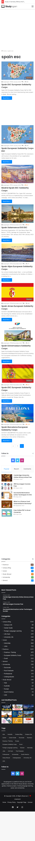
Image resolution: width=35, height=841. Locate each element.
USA (5, 695)
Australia (7, 686)
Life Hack (7, 634)
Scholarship (6, 577)
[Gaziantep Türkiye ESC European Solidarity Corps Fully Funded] (28, 720)
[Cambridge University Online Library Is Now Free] (6, 478)
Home (5, 51)
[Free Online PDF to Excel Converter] (6, 513)
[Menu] (33, 7)
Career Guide (8, 628)
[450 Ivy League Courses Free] (6, 486)
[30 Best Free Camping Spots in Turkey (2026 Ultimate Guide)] (6, 707)
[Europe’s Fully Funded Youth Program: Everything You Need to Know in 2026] (17, 714)
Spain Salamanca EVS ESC (14, 227)
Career (5, 571)
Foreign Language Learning (13, 631)
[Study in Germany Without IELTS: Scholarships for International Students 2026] (6, 714)
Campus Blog (7, 568)
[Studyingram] (9, 6)
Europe (6, 689)
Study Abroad (7, 574)
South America (9, 692)
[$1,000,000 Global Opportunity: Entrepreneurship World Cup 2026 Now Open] (28, 707)
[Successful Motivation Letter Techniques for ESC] (6, 495)
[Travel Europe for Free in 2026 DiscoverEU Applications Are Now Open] (17, 707)
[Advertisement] (17, 28)
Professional (8, 673)
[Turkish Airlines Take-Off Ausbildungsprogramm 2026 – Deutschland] (17, 720)
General (5, 580)
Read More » (7, 98)
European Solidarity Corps (12, 655)
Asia (5, 683)
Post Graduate (8, 670)
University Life (8, 637)
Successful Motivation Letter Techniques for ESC (23, 494)
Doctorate (7, 667)
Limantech (17, 799)
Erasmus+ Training (10, 652)
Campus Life (8, 625)
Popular (6, 469)
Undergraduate (9, 676)
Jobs (5, 646)
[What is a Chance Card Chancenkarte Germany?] (6, 504)
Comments (27, 469)
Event (6, 658)
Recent (16, 469)
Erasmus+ (6, 564)
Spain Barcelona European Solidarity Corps (14, 428)
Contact (30, 802)
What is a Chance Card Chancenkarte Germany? (23, 502)
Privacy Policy (11, 802)
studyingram (6, 82)
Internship (7, 643)
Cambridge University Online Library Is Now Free (23, 476)
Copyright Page (21, 802)
